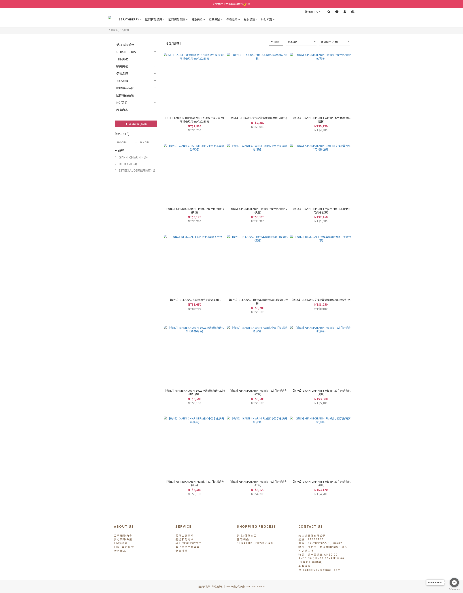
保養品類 (231, 19)
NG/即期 (266, 19)
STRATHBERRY (129, 19)
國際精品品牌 (153, 19)
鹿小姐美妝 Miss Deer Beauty (249, 586)
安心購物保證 (123, 539)
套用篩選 (137, 124)
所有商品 (122, 109)
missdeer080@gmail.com (319, 569)
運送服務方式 (184, 539)
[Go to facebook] (454, 582)
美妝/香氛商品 (247, 535)
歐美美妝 (214, 19)
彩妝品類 (249, 19)
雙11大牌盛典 (125, 44)
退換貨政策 (204, 586)
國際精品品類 (176, 19)
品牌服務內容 (123, 535)
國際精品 (243, 539)
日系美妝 (197, 19)
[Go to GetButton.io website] (454, 589)
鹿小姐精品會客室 (187, 547)
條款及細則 (218, 586)
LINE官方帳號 (124, 547)
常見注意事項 (184, 535)
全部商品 (113, 30)
